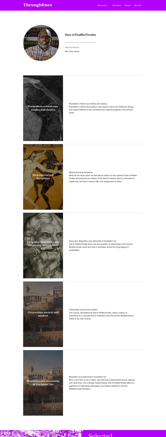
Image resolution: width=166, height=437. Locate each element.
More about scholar (72, 51)
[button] (103, 5)
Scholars (116, 5)
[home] (37, 5)
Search (137, 5)
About (127, 5)
